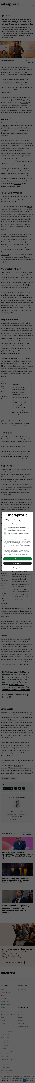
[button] (17, 537)
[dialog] (17, 541)
